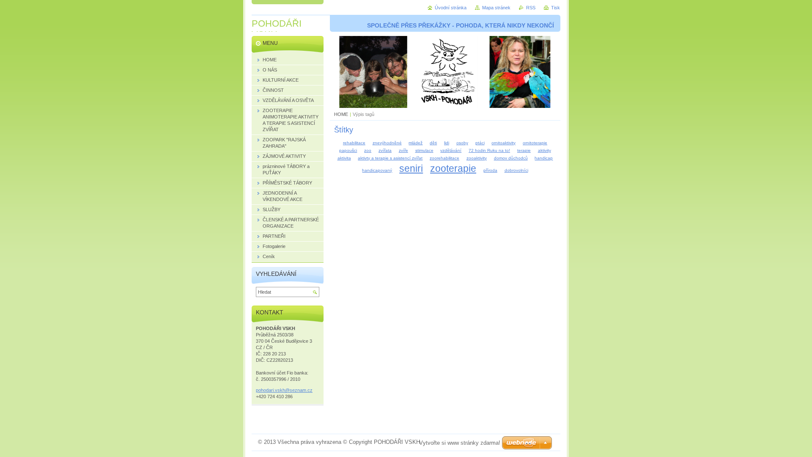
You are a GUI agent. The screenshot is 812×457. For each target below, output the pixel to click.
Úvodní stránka (450, 7)
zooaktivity (476, 158)
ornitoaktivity (503, 142)
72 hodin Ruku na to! (489, 150)
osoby (462, 142)
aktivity (544, 150)
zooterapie (453, 168)
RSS (530, 7)
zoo (367, 150)
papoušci (348, 150)
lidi (446, 142)
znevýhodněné (387, 142)
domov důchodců (511, 158)
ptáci (480, 142)
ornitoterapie (535, 142)
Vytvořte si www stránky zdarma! (459, 443)
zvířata (385, 150)
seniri (411, 168)
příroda (490, 170)
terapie (524, 150)
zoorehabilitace (444, 158)
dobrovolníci (516, 170)
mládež (415, 142)
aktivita (344, 158)
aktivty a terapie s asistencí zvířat (390, 158)
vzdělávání (450, 150)
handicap (544, 158)
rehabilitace (354, 142)
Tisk (555, 7)
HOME (341, 114)
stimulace (424, 150)
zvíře (403, 150)
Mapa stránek (496, 7)
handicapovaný (377, 170)
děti (433, 142)
